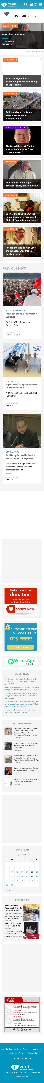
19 (22, 876)
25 (17, 881)
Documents (12, 381)
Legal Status (12, 1053)
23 (7, 881)
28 (32, 881)
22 (37, 876)
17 (12, 876)
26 (22, 881)
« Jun (6, 890)
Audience (17, 1049)
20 (27, 876)
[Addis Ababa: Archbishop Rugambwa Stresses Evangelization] (22, 106)
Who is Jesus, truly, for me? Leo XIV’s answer (13, 926)
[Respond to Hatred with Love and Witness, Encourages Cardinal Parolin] (22, 242)
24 (12, 881)
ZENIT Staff (10, 406)
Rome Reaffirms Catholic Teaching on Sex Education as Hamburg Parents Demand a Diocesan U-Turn (26, 758)
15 (37, 872)
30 (7, 885)
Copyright (23, 1053)
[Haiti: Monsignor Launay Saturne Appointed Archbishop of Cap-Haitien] (22, 72)
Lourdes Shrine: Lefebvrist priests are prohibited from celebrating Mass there (26, 745)
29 (37, 881)
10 (12, 872)
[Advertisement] (22, 514)
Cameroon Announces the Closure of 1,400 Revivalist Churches (26, 769)
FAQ (11, 1049)
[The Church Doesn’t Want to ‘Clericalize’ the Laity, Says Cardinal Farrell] (22, 140)
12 (22, 872)
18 (17, 876)
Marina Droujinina (13, 335)
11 (17, 872)
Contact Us (32, 1053)
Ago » (11, 890)
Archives (8, 128)
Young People (10, 161)
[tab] (13, 999)
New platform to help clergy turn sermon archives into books (25, 781)
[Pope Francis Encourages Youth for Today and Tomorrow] (22, 174)
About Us (4, 1049)
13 (27, 872)
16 (7, 876)
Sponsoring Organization (32, 1049)
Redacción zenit (8, 44)
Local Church (11, 60)
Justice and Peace (15, 310)
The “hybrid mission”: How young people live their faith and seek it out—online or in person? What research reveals (22, 704)
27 (27, 881)
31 (12, 885)
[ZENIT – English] (12, 4)
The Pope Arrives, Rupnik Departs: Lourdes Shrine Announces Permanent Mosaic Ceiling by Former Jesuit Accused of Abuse (26, 732)
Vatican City (12, 452)
